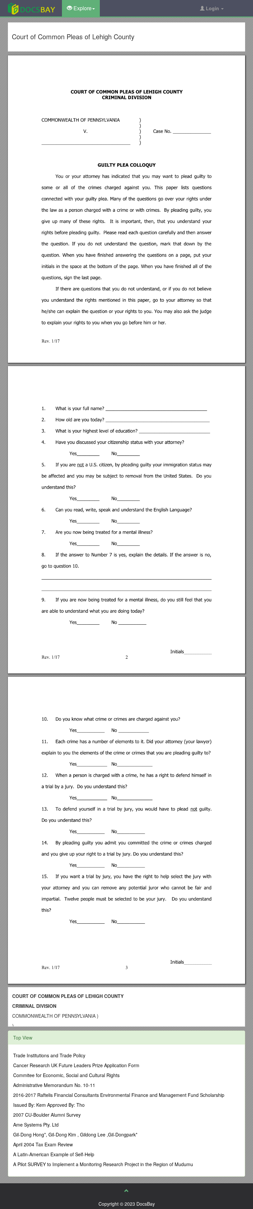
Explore (82, 8)
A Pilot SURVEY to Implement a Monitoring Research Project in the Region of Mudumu (103, 1164)
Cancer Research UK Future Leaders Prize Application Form (76, 1065)
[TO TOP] (126, 1190)
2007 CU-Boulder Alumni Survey (47, 1114)
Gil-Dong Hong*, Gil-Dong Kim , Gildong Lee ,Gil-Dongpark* (75, 1134)
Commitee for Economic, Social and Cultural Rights (66, 1075)
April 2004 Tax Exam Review (43, 1144)
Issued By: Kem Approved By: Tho (49, 1104)
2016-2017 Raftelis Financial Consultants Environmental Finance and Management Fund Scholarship (118, 1095)
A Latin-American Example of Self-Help (53, 1154)
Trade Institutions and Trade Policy (49, 1055)
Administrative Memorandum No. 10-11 (54, 1085)
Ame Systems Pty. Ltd (36, 1124)
